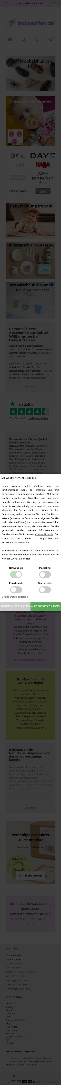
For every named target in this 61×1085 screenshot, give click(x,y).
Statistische (45, 583)
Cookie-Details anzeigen (15, 596)
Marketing (45, 567)
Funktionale (16, 583)
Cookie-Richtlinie (44, 534)
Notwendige (16, 567)
